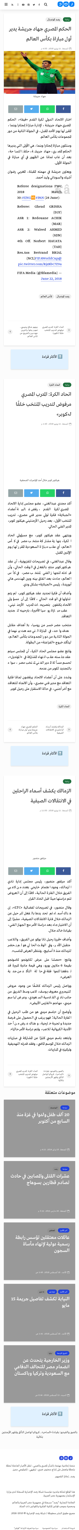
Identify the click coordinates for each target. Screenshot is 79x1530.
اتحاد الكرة (54, 385)
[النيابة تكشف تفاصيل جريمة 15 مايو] (39, 1312)
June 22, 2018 (51, 279)
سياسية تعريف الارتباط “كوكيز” (26, 1528)
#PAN (39, 198)
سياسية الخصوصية (50, 1528)
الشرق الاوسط (62, 1353)
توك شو (52, 1292)
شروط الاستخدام (68, 1528)
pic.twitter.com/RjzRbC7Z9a (40, 264)
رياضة (67, 19)
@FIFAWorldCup (48, 258)
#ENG (26, 198)
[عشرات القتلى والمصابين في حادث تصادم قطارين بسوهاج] (39, 1190)
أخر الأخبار (63, 1230)
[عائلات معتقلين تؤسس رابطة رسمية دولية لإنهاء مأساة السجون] (39, 1251)
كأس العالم (46, 296)
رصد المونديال (53, 19)
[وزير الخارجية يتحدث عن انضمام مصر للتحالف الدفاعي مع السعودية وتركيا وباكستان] (39, 1374)
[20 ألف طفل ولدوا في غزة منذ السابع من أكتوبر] (39, 1128)
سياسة (65, 1108)
